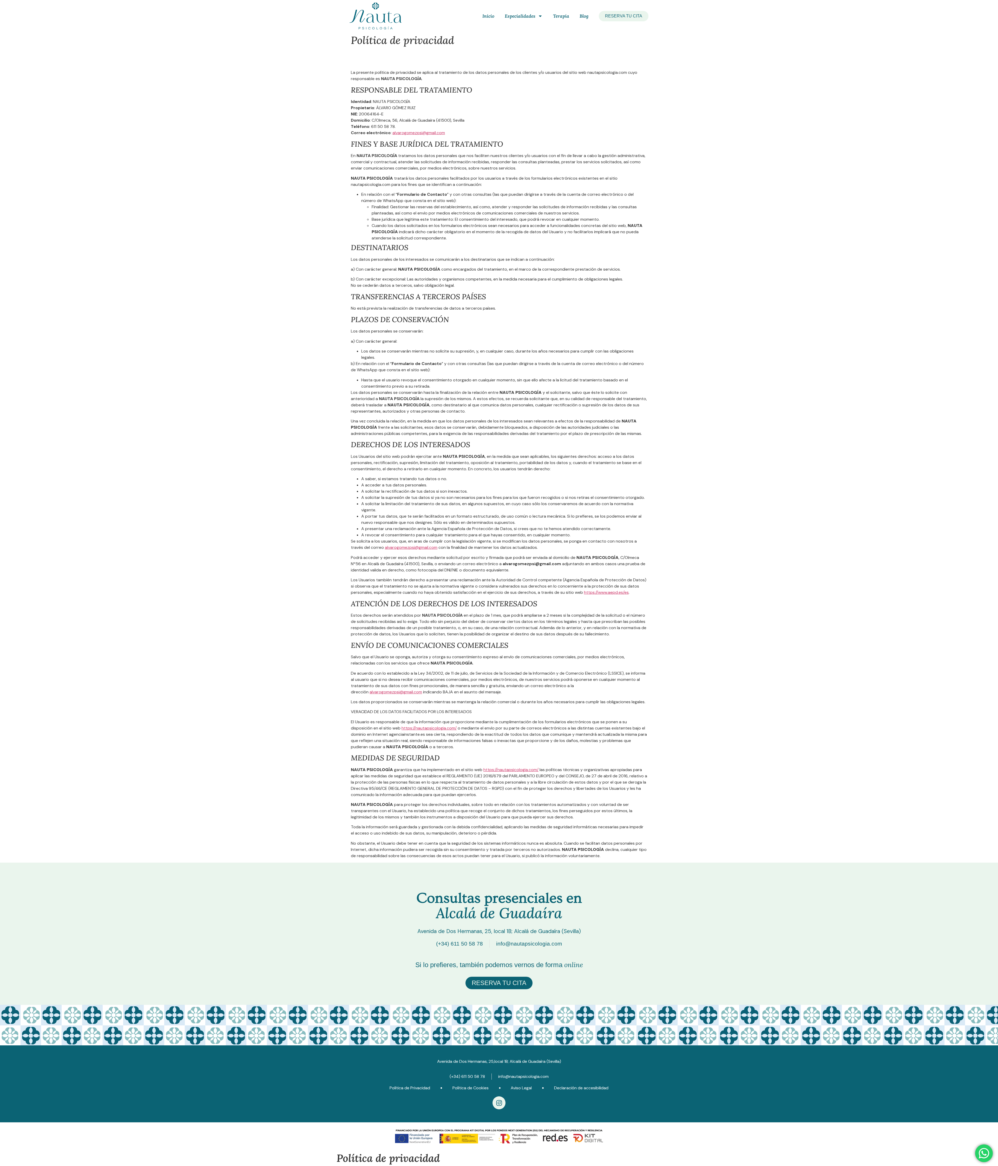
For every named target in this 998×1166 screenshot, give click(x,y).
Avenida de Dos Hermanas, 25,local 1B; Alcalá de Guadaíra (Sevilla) (499, 1061)
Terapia (561, 16)
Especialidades (520, 16)
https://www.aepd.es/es (606, 592)
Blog (584, 16)
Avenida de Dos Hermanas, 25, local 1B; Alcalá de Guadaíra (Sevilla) (499, 931)
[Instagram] (499, 1102)
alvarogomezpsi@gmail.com (418, 132)
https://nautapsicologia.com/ (429, 728)
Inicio (488, 16)
